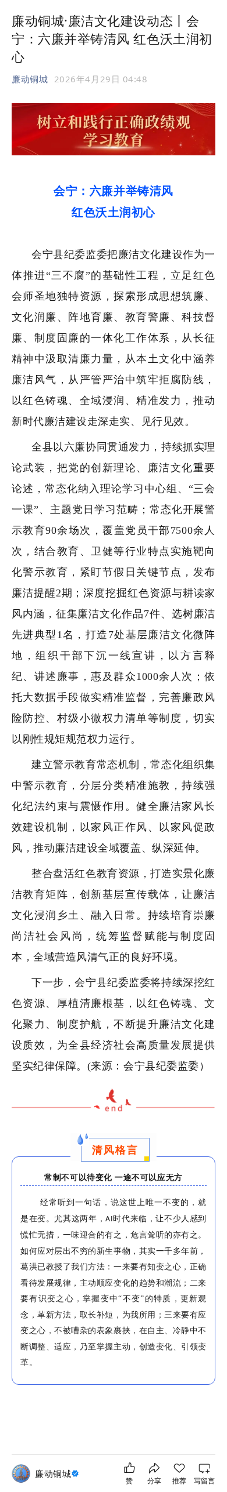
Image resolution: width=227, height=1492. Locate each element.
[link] (58, 1474)
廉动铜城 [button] (30, 79)
